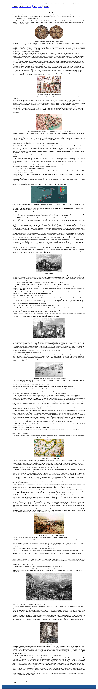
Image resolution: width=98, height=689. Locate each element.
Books (20, 3)
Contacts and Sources (25, 6)
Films (35, 6)
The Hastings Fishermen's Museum (76, 3)
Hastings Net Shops (60, 3)
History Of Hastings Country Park (44, 3)
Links (40, 6)
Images (46, 6)
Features (15, 6)
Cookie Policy (15, 682)
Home (14, 3)
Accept (49, 688)
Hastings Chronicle (29, 3)
